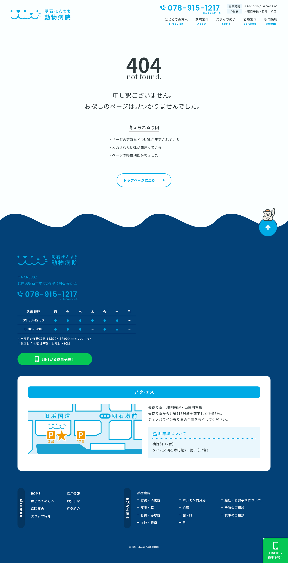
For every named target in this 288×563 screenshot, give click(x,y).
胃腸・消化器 (151, 500)
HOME (36, 493)
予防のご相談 (235, 507)
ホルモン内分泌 (194, 500)
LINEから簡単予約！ (58, 359)
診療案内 (144, 493)
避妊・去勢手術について (243, 500)
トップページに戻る (139, 180)
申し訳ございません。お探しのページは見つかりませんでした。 (144, 100)
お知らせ (73, 501)
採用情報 (73, 493)
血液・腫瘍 (149, 522)
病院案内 (37, 508)
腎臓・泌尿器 (151, 515)
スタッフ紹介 (41, 516)
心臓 (186, 507)
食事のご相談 (235, 515)
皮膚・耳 (147, 507)
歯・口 (187, 515)
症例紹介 (73, 508)
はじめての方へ (42, 501)
